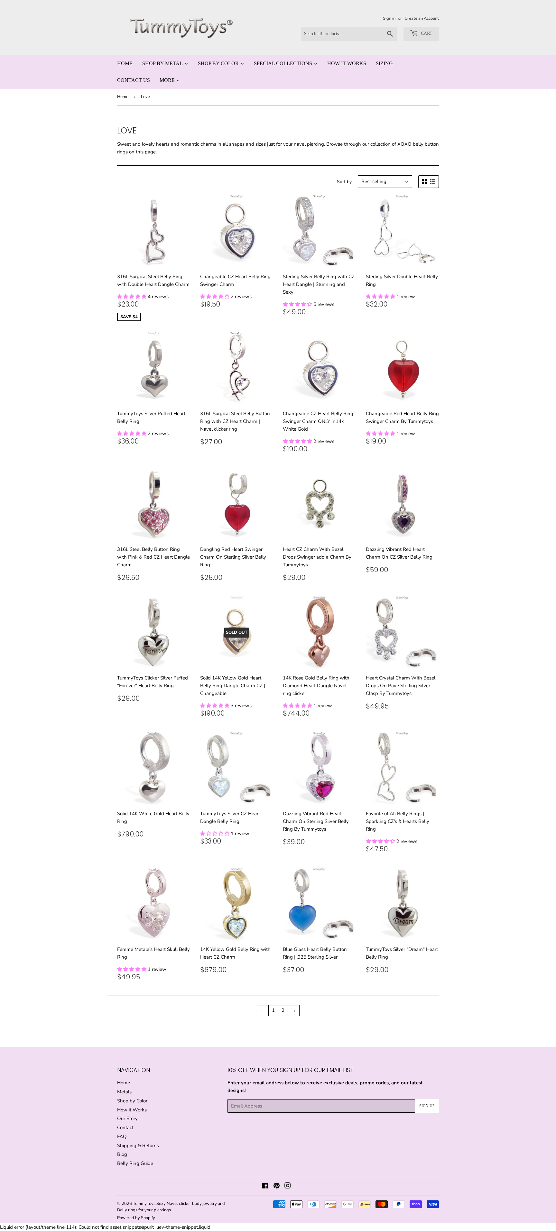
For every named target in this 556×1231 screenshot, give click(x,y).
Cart (426, 33)
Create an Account (421, 18)
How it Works (132, 1110)
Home (122, 97)
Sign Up (427, 1106)
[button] (132, 296)
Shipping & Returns (138, 1145)
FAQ (122, 1136)
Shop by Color (132, 1101)
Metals (124, 1092)
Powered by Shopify (136, 1218)
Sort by (344, 182)
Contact (125, 1127)
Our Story (127, 1118)
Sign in (389, 18)
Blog (122, 1154)
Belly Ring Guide (135, 1163)
